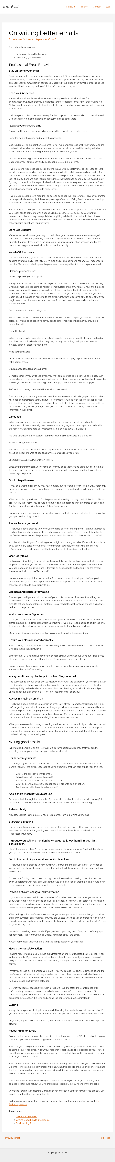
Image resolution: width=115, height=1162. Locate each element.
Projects (84, 6)
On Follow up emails (26, 1116)
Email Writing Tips (25, 1123)
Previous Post (11, 1138)
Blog (108, 6)
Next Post (106, 1138)
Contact (97, 6)
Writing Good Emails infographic (33, 1120)
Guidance (28, 39)
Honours (70, 6)
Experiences (15, 39)
